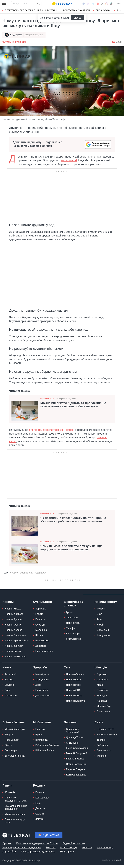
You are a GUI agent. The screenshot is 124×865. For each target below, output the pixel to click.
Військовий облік (44, 750)
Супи (38, 803)
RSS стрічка (67, 851)
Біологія (9, 685)
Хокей (100, 624)
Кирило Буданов (75, 758)
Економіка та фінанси (73, 603)
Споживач (102, 679)
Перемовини (12, 740)
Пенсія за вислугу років (15, 821)
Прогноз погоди (44, 651)
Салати (39, 813)
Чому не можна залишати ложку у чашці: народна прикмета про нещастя (71, 547)
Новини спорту (106, 601)
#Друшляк (40, 572)
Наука (6, 667)
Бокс (99, 614)
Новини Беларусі (75, 701)
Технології (10, 674)
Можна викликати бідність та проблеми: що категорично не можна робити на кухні (73, 404)
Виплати (40, 619)
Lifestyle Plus (47, 399)
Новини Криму (13, 651)
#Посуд (14, 572)
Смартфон (11, 695)
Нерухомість (73, 623)
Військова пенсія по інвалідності (16, 807)
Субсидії (40, 624)
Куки (65, 17)
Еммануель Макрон (77, 748)
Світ (67, 667)
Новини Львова (13, 630)
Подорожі (102, 690)
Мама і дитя (42, 674)
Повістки (40, 729)
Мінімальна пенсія (15, 814)
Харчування (42, 679)
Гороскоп (102, 674)
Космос (9, 679)
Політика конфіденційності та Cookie (37, 843)
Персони (70, 722)
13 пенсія (10, 792)
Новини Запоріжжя (15, 635)
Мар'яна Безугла (75, 769)
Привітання (103, 711)
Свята (99, 722)
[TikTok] (111, 3)
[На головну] (62, 3)
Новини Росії (73, 685)
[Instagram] (106, 3)
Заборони (102, 745)
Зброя (8, 745)
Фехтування (103, 635)
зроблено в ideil (112, 860)
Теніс (100, 619)
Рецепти (39, 785)
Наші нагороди (68, 847)
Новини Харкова (14, 614)
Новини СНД (73, 690)
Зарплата (40, 608)
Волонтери (11, 750)
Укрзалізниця (73, 639)
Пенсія (7, 785)
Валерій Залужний (76, 753)
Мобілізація (42, 722)
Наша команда (105, 847)
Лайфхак (102, 701)
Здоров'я (40, 667)
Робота (39, 614)
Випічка (39, 792)
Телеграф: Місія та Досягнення (38, 851)
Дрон (7, 690)
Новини (8, 601)
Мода (100, 685)
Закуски (39, 819)
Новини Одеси (13, 624)
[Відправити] (38, 3)
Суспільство (42, 601)
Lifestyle (101, 667)
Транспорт (72, 617)
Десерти (40, 808)
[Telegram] (93, 3)
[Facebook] (83, 3)
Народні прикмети (107, 734)
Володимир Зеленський (72, 730)
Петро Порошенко (76, 764)
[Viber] (88, 4)
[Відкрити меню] (4, 3)
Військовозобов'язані (47, 745)
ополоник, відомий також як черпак (51, 429)
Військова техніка (14, 755)
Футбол (101, 608)
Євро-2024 (103, 630)
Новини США (73, 679)
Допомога (40, 646)
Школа (39, 635)
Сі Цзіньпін (72, 742)
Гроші (69, 612)
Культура (102, 695)
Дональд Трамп (74, 737)
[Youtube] (98, 3)
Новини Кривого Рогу (17, 640)
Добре (77, 18)
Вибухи (9, 734)
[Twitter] (102, 4)
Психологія (41, 690)
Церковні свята (105, 729)
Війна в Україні (13, 722)
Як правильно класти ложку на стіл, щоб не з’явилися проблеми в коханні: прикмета (73, 519)
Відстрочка (41, 740)
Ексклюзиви (103, 10)
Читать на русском (14, 42)
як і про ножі (69, 160)
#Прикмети (26, 572)
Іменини (101, 755)
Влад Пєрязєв (16, 35)
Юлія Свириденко (76, 774)
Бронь (38, 734)
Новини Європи (75, 674)
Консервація (42, 797)
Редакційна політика (73, 843)
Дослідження (42, 695)
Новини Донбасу (14, 646)
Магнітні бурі (104, 706)
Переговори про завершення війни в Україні (31, 10)
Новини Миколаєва (15, 656)
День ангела (104, 750)
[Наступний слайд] (121, 10)
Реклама (50, 847)
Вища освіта (42, 640)
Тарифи (70, 628)
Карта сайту (9, 851)
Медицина (41, 630)
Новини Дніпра (13, 619)
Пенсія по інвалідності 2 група (16, 799)
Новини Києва (13, 608)
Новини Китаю (74, 695)
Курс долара (73, 633)
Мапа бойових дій (15, 729)
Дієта (38, 685)
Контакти (87, 847)
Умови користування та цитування (21, 847)
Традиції (101, 740)
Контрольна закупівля (76, 10)
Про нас (6, 843)
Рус (119, 3)
